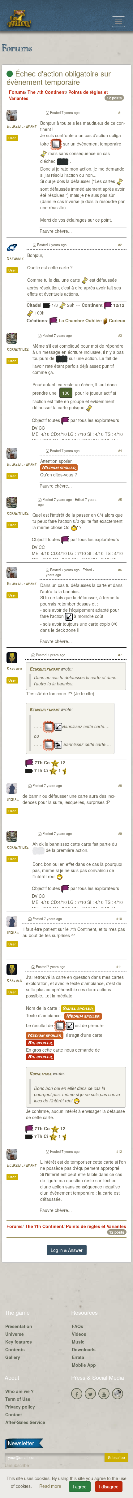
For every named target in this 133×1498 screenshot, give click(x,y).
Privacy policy (20, 1407)
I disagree (108, 1486)
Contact (13, 1414)
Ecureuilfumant (21, 126)
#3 (120, 335)
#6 (120, 569)
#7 (120, 654)
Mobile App (84, 1365)
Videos (79, 1334)
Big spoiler (40, 1043)
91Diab (12, 799)
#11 (119, 966)
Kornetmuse (17, 349)
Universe (14, 1334)
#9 (120, 833)
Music (78, 1342)
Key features (18, 1342)
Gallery (12, 1357)
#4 (120, 450)
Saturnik (15, 259)
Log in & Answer (67, 1250)
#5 (120, 499)
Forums (17, 92)
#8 (120, 785)
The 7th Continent (47, 92)
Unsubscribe (17, 1465)
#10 (119, 918)
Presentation (18, 1326)
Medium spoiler (58, 468)
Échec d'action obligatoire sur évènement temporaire (58, 77)
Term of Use (17, 1399)
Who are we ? (19, 1391)
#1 (120, 112)
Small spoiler (78, 1008)
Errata (78, 1357)
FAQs (77, 1326)
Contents (15, 1349)
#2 (120, 244)
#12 (119, 1151)
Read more (50, 1486)
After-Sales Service (25, 1422)
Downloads (84, 1349)
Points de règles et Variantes (96, 1226)
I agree (80, 1486)
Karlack (14, 669)
